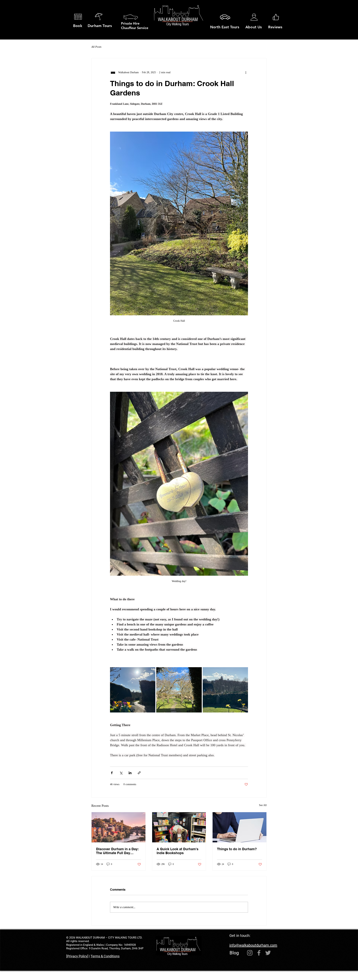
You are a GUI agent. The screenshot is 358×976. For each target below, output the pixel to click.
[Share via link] (139, 773)
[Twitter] (268, 952)
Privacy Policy (77, 956)
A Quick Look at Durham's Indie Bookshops (177, 851)
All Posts (96, 46)
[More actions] (246, 72)
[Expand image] (132, 689)
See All (263, 805)
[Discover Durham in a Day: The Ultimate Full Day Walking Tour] (118, 827)
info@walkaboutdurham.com (253, 945)
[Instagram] (249, 952)
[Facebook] (259, 952)
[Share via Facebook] (112, 773)
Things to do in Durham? (237, 849)
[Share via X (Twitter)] (121, 773)
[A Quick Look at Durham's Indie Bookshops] (179, 827)
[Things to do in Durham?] (239, 827)
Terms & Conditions (105, 956)
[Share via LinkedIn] (130, 773)
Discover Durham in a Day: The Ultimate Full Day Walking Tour (117, 851)
